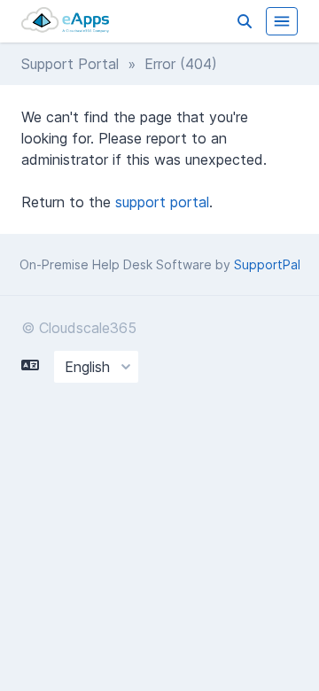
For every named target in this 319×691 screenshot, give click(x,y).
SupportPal (267, 264)
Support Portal (70, 64)
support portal (162, 202)
